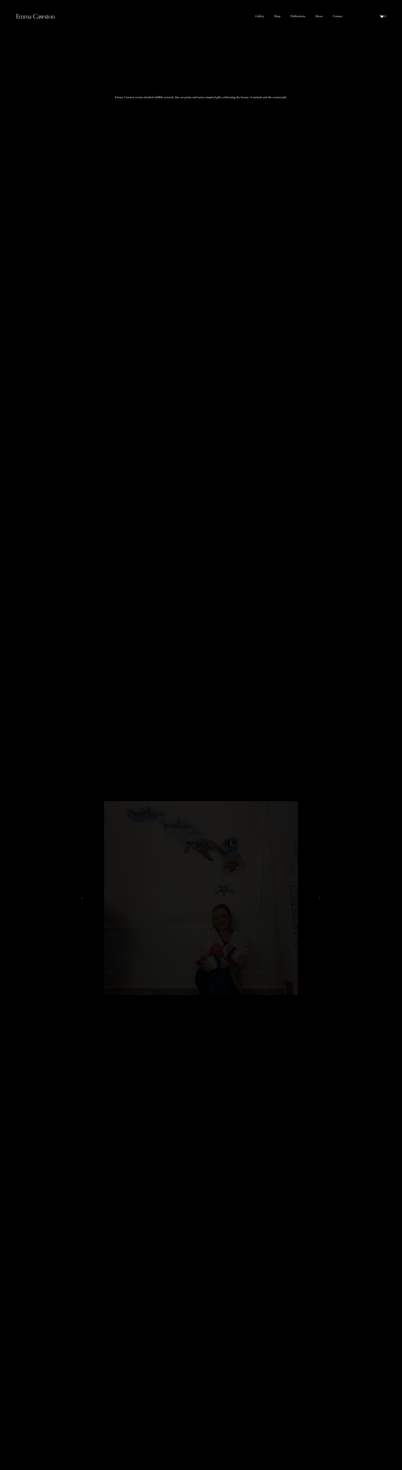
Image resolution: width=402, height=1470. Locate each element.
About (319, 16)
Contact (337, 16)
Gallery (259, 16)
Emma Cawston (35, 16)
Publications (298, 16)
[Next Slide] (320, 898)
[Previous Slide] (82, 898)
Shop (277, 16)
